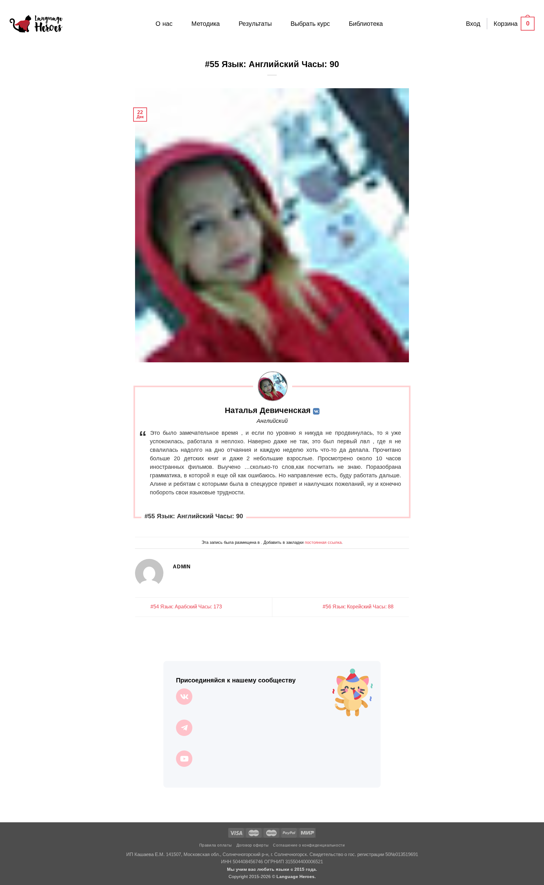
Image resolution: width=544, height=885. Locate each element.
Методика (205, 23)
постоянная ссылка (323, 542)
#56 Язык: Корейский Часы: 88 (359, 606)
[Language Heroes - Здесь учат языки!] (36, 23)
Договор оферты (252, 845)
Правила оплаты (215, 845)
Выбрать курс (310, 23)
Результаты (255, 23)
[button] (473, 23)
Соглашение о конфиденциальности (309, 845)
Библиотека (366, 23)
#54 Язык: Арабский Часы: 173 (185, 606)
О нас (164, 23)
